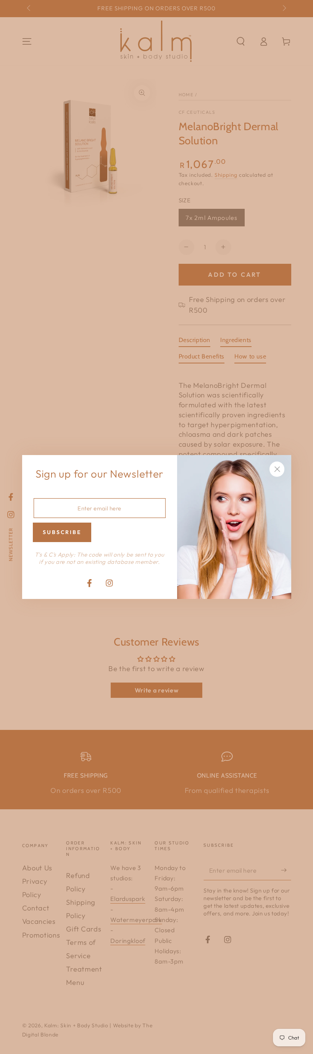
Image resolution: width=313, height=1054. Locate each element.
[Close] (277, 469)
